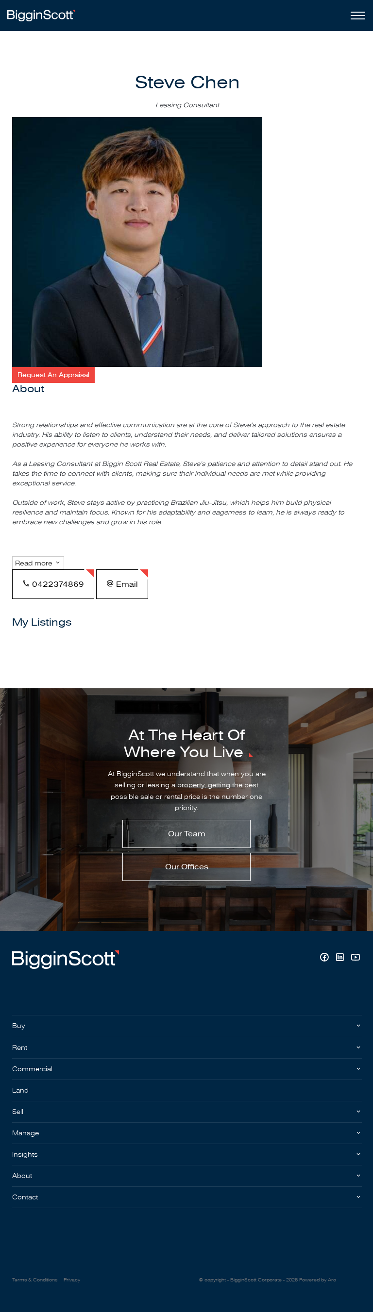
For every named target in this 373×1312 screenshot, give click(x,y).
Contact (25, 1197)
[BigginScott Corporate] (41, 15)
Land (20, 1090)
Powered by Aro (317, 1280)
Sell (17, 1112)
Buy (18, 1026)
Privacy (72, 1280)
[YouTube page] (355, 958)
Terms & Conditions (34, 1280)
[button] (53, 375)
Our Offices (186, 867)
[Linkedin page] (341, 958)
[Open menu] (356, 15)
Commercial (32, 1069)
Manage (25, 1133)
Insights (25, 1154)
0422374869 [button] (57, 584)
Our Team (186, 834)
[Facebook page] (325, 958)
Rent (19, 1048)
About (22, 1176)
